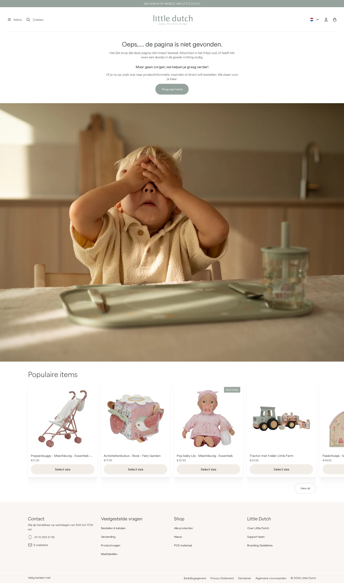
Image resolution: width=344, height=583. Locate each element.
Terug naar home (172, 89)
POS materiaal (183, 545)
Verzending (108, 536)
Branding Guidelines (260, 545)
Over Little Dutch (258, 528)
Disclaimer (244, 578)
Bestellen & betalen (113, 528)
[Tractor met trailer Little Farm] (281, 419)
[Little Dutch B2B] (171, 19)
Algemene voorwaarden (270, 578)
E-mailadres (41, 545)
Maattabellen (109, 554)
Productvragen (110, 545)
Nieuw (178, 536)
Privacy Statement (222, 578)
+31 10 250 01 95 (44, 537)
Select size (62, 469)
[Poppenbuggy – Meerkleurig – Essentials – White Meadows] (62, 419)
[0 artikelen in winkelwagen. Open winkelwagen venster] (335, 19)
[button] (14, 19)
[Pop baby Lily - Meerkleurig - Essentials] (208, 419)
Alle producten (183, 528)
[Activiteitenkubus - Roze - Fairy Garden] (135, 419)
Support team (256, 536)
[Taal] (315, 19)
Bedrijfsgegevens (195, 578)
